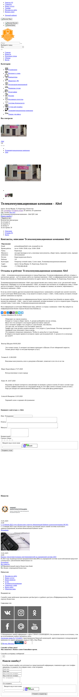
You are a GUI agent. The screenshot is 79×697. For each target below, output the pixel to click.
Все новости (5, 564)
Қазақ (13, 25)
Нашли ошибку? (6, 216)
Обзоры (7, 58)
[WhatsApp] (16, 312)
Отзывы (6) (9, 233)
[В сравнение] (1, 145)
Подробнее (5, 530)
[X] (10, 312)
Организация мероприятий (17, 84)
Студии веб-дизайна (15, 107)
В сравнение (36, 210)
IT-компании (12, 70)
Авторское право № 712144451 (12, 638)
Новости (8, 54)
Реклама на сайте (11, 576)
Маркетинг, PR (13, 81)
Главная (7, 52)
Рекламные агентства (15, 99)
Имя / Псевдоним (7, 416)
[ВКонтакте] (2, 312)
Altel (2, 141)
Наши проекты (10, 580)
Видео (7, 60)
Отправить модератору (39, 694)
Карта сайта (9, 587)
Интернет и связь (14, 73)
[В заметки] (4, 145)
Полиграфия (12, 92)
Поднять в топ (6, 218)
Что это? (12, 212)
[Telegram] (22, 312)
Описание (8, 231)
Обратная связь (10, 589)
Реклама (11, 96)
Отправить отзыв (7, 450)
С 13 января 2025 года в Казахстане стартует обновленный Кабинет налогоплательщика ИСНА (34, 524)
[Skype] (19, 312)
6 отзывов (7, 210)
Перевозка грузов (14, 88)
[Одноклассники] (5, 312)
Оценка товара (6, 438)
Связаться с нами (11, 585)
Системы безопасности (16, 103)
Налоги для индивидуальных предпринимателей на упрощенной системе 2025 (28, 557)
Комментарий (5, 436)
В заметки (27, 210)
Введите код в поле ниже (11, 443)
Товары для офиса (14, 114)
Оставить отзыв (17, 210)
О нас (7, 581)
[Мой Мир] (8, 312)
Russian (14, 23)
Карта (7, 235)
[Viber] (13, 312)
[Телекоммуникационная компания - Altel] (23, 190)
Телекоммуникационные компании (20, 110)
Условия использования (13, 583)
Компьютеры (12, 77)
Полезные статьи (11, 56)
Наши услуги (9, 578)
